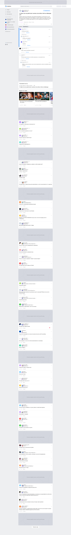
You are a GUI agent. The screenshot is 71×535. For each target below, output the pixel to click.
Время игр (26, 11)
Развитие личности (27, 257)
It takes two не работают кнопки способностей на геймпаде (33, 87)
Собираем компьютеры (28, 485)
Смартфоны (25, 339)
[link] (26, 99)
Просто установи (29, 85)
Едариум (25, 459)
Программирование (27, 202)
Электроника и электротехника (29, 283)
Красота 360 (26, 209)
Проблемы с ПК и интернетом (29, 243)
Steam (25, 122)
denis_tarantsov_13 (23, 85)
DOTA (25, 182)
